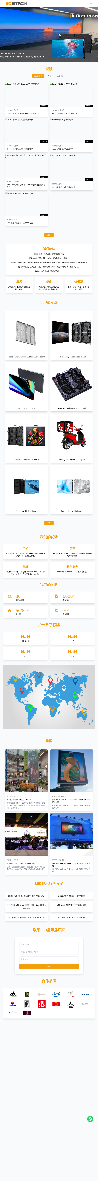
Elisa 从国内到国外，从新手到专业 (20, 223)
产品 (49, 76)
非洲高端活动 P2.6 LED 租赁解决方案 (21, 863)
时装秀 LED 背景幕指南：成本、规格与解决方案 (26, 917)
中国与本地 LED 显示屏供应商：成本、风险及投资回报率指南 (26, 906)
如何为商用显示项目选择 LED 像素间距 (71, 917)
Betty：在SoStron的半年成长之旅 (64, 113)
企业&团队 (38, 76)
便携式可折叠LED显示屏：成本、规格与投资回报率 (27, 896)
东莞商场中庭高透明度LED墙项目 (19, 799)
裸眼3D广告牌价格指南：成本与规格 (71, 896)
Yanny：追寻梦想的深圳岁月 (62, 149)
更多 (49, 235)
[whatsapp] (90, 1119)
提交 (49, 966)
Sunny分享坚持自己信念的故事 (63, 187)
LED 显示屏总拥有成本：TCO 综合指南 (71, 905)
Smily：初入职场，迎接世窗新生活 (20, 149)
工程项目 (60, 76)
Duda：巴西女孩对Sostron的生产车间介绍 (23, 113)
